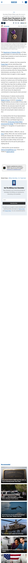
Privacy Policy (8, 210)
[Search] (23, 2)
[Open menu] (1, 2)
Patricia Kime (7, 26)
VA (14, 12)
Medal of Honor (5, 100)
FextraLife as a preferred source (14, 169)
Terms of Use (22, 209)
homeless (18, 100)
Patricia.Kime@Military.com (8, 149)
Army (2, 134)
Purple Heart (4, 64)
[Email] (18, 23)
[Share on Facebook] (14, 23)
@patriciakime (10, 151)
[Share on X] (16, 23)
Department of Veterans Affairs (11, 52)
